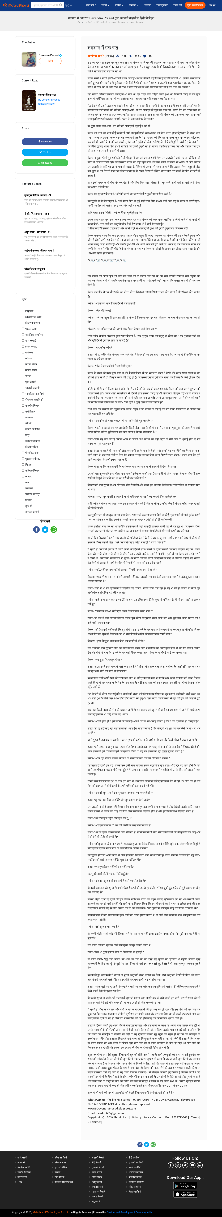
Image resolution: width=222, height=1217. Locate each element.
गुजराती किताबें (98, 1167)
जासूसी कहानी (32, 388)
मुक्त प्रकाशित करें (195, 5)
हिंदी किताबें (96, 1162)
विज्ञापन (147, 5)
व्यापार (28, 476)
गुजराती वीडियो (61, 1167)
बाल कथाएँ (30, 340)
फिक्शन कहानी (32, 323)
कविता (28, 358)
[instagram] (178, 1165)
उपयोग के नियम (24, 1172)
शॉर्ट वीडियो (59, 1177)
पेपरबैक (133, 5)
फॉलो (50, 61)
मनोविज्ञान (30, 411)
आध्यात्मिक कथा (33, 317)
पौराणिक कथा (32, 453)
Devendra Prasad (49, 55)
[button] (61, 5)
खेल (27, 482)
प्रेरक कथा (31, 329)
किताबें (104, 5)
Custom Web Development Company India (129, 1212)
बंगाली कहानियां (135, 1177)
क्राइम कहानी (32, 512)
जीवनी (28, 423)
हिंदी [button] (67, 5)
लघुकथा (29, 311)
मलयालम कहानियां (136, 1182)
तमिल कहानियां (135, 1186)
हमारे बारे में (91, 5)
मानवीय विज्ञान (32, 405)
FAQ (20, 1182)
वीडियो (118, 5)
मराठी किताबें (97, 1172)
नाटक (28, 376)
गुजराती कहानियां (136, 1162)
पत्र (27, 435)
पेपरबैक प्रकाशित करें (64, 1182)
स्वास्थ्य (29, 417)
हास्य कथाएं (31, 346)
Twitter (47, 152)
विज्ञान (28, 500)
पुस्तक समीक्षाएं (32, 458)
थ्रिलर (28, 464)
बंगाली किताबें (97, 1186)
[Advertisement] (45, 563)
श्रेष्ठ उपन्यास (60, 1162)
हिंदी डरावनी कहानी (46, 104)
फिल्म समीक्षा (31, 447)
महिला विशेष (31, 370)
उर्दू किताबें (96, 1201)
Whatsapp (46, 162)
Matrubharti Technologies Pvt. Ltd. (52, 1212)
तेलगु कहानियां (135, 1191)
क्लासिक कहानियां (34, 334)
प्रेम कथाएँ (30, 382)
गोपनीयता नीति (24, 1167)
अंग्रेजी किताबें (98, 1157)
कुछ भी (28, 506)
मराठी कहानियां (135, 1167)
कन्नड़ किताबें (97, 1196)
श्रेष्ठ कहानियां (61, 1157)
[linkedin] (200, 1165)
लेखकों (57, 1172)
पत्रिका (29, 352)
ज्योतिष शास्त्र (32, 494)
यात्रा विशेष (31, 364)
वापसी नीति (22, 1177)
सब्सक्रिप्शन (162, 5)
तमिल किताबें (97, 1177)
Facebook (46, 141)
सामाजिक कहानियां (34, 393)
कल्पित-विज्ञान (32, 470)
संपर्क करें (177, 5)
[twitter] (185, 1165)
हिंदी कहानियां (134, 1157)
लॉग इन (212, 5)
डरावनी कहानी (32, 441)
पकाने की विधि (32, 429)
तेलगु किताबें (97, 1182)
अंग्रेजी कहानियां (136, 1172)
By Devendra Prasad (49, 99)
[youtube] (192, 1165)
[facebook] (171, 1165)
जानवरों (29, 488)
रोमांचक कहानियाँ (33, 399)
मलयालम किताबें (98, 1191)
